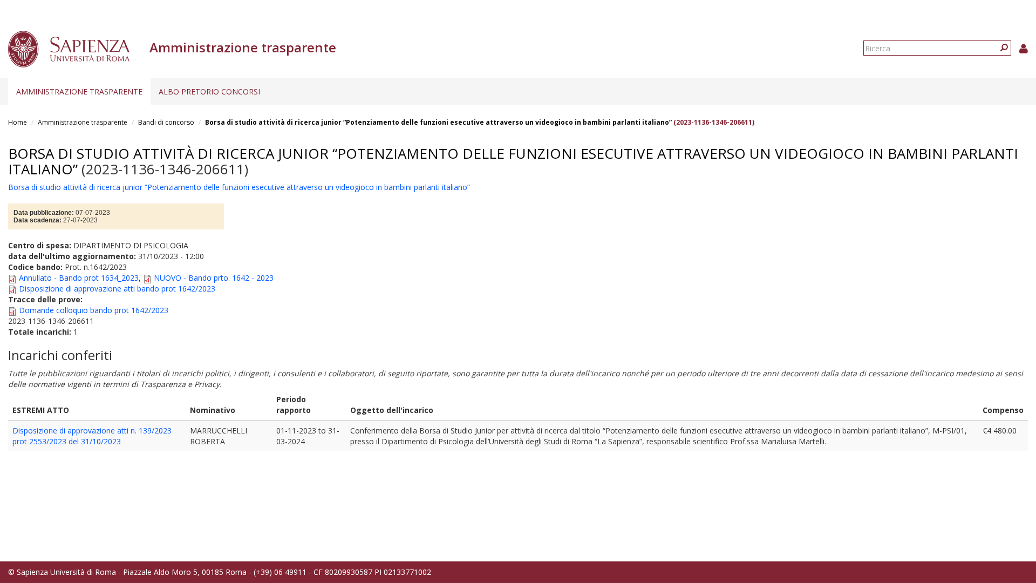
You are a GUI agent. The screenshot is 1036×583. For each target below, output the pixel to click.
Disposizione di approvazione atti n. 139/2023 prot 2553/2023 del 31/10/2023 (92, 435)
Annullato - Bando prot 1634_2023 (79, 278)
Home (17, 122)
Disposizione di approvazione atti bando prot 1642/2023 (117, 288)
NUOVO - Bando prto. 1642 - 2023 (214, 278)
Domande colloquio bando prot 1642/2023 (93, 310)
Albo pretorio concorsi (209, 91)
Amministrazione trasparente (79, 91)
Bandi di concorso (166, 122)
